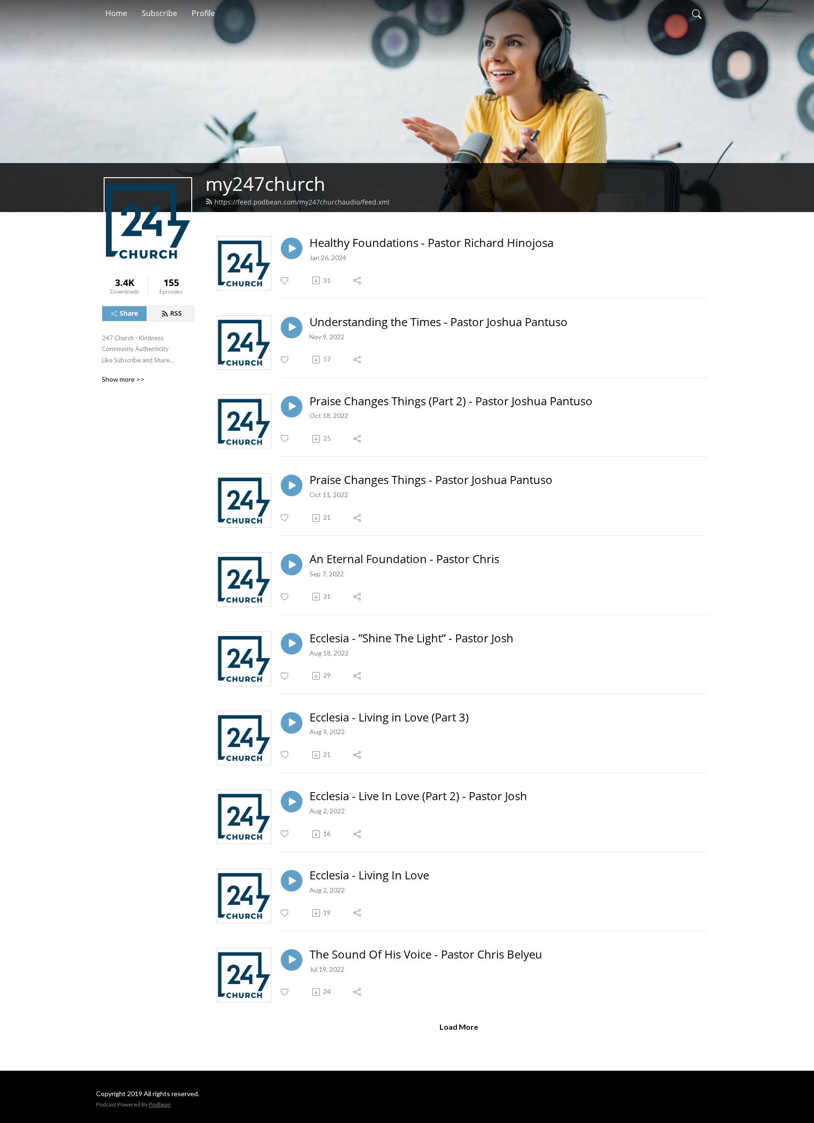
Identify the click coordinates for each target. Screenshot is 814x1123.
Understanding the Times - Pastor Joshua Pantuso (438, 322)
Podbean (160, 1104)
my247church (265, 184)
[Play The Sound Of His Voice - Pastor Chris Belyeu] (291, 960)
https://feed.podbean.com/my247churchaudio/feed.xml (302, 201)
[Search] (696, 13)
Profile (203, 13)
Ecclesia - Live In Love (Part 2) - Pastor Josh (418, 796)
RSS (176, 313)
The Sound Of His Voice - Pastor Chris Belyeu (425, 954)
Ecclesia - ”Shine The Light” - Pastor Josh (411, 638)
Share (129, 313)
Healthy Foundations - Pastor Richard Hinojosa (431, 243)
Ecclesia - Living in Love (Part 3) (389, 717)
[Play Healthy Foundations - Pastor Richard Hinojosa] (291, 248)
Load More (459, 1026)
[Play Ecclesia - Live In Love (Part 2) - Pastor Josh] (291, 801)
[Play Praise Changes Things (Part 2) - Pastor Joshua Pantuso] (291, 407)
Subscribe (159, 13)
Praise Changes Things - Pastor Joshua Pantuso (431, 480)
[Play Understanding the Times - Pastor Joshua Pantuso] (291, 327)
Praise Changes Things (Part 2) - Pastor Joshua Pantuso (451, 401)
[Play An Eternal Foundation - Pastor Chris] (291, 564)
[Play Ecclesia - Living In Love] (291, 881)
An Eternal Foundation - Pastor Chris (404, 559)
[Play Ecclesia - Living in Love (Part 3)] (291, 723)
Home (116, 13)
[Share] (357, 280)
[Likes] (285, 281)
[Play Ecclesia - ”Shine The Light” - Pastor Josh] (291, 644)
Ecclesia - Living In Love (369, 875)
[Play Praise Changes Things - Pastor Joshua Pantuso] (291, 485)
